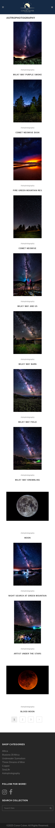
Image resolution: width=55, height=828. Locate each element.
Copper (6, 766)
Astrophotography (27, 70)
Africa (5, 751)
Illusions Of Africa (10, 755)
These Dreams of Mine (13, 762)
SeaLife (6, 769)
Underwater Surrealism (13, 758)
